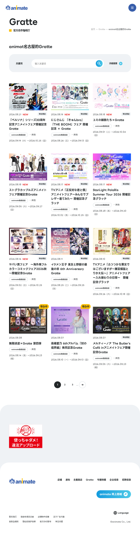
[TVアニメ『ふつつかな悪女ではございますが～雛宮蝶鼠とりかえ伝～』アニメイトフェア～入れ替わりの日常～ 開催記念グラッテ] (112, 262)
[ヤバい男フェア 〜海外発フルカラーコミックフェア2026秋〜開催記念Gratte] (28, 262)
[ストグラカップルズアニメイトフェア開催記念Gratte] (28, 185)
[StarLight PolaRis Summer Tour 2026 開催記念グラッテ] (112, 185)
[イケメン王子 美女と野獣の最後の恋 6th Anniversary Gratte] (70, 262)
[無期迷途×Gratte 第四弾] (28, 338)
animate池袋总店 (18, 135)
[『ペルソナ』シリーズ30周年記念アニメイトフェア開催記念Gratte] (28, 112)
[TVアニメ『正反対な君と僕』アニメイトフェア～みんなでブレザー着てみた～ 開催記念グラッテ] (70, 185)
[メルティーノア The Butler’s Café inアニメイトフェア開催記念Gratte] (112, 338)
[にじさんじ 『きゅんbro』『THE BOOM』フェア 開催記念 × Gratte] (70, 112)
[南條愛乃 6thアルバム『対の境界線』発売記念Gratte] (70, 338)
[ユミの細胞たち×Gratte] (112, 112)
